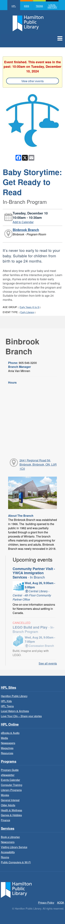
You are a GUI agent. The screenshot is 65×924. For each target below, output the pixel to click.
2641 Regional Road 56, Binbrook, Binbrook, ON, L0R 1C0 (38, 464)
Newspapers (8, 743)
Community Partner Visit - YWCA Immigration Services (34, 573)
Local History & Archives (15, 711)
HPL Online (10, 724)
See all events (48, 663)
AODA (60, 902)
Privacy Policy (46, 902)
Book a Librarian (10, 837)
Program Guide (10, 770)
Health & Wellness (11, 810)
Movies (5, 795)
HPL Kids (6, 701)
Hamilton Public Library (14, 696)
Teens (39, 5)
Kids (26, 5)
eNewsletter (7, 775)
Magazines (7, 748)
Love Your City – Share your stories (21, 716)
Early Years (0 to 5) (30, 307)
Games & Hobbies (11, 815)
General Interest (10, 800)
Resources (7, 753)
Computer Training (11, 785)
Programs (8, 761)
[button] (59, 38)
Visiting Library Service (14, 847)
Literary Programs (11, 790)
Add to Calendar (23, 222)
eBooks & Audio (10, 733)
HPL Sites (8, 687)
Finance (5, 820)
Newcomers (7, 842)
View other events (32, 81)
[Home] (16, 889)
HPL (14, 5)
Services (7, 828)
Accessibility (8, 852)
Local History (52, 6)
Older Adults (8, 805)
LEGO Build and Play (33, 629)
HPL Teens (7, 706)
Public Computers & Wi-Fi (16, 862)
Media (4, 738)
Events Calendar (10, 780)
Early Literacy (27, 312)
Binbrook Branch (26, 229)
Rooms (5, 857)
